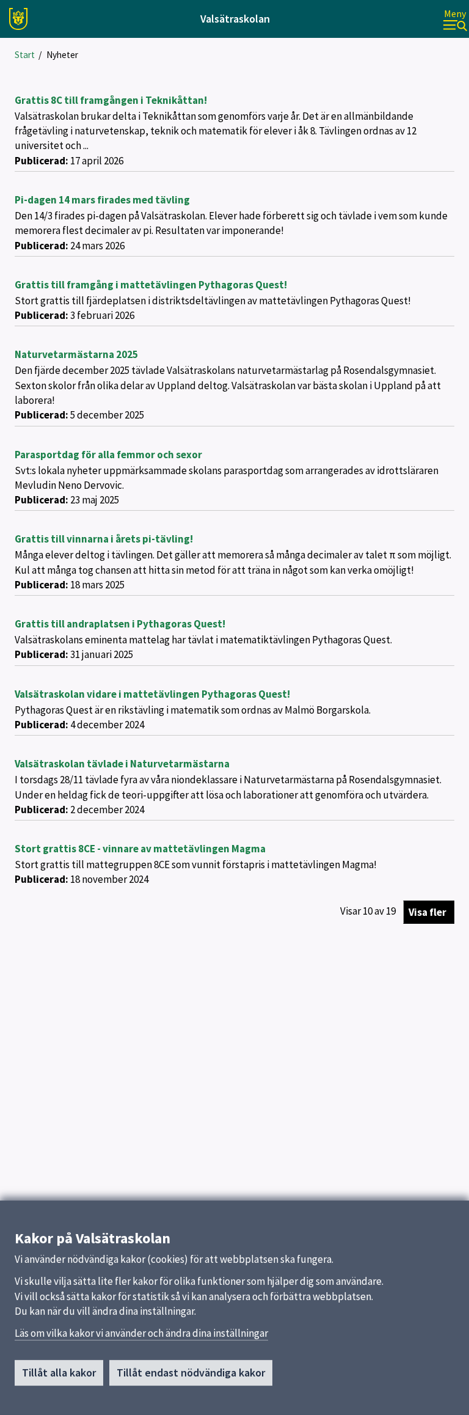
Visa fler (427, 912)
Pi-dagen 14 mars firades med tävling (102, 200)
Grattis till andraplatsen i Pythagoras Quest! (120, 624)
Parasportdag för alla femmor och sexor (108, 454)
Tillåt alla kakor (59, 1373)
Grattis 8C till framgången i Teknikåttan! (111, 100)
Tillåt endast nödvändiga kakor (191, 1373)
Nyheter (62, 54)
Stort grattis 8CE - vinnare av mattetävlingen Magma (140, 848)
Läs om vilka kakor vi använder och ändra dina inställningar (141, 1333)
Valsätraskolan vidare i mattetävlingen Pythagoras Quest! (152, 694)
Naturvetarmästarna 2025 (76, 354)
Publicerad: (41, 160)
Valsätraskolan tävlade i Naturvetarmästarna (122, 763)
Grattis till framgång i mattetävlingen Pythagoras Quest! (151, 284)
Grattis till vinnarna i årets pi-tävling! (104, 539)
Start (25, 54)
